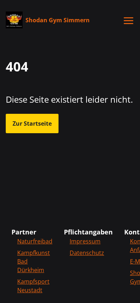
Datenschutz (87, 253)
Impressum (85, 241)
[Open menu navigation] (128, 21)
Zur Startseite (32, 123)
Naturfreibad (34, 241)
